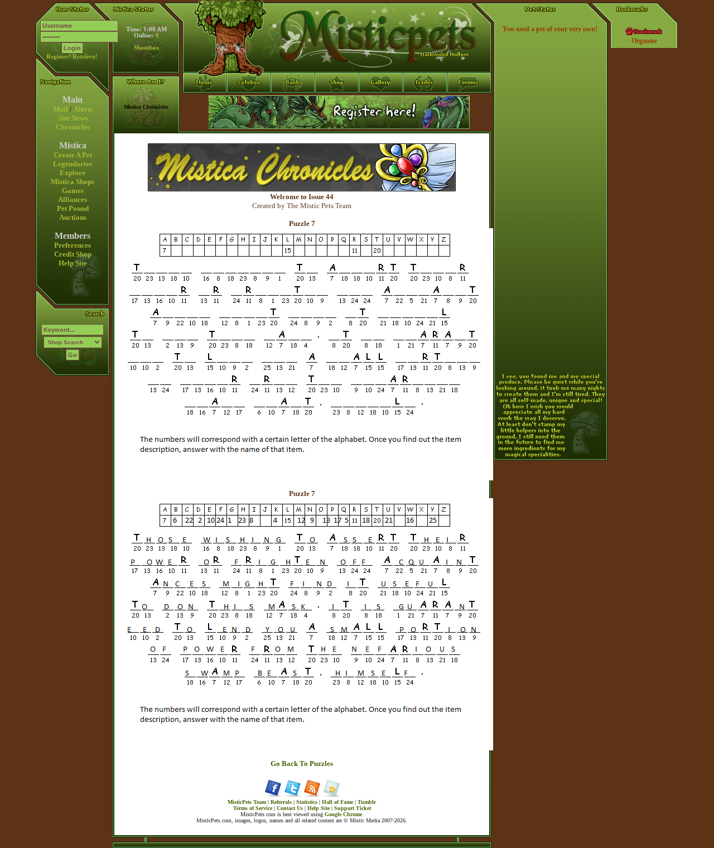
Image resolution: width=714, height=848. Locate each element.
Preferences (72, 245)
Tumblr (367, 802)
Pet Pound (73, 208)
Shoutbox (147, 48)
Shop (337, 103)
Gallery (381, 103)
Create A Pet (73, 155)
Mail (60, 109)
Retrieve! (85, 57)
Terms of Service (252, 808)
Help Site (73, 263)
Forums (469, 103)
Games (73, 190)
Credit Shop (72, 254)
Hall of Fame (337, 802)
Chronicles (73, 127)
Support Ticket (352, 808)
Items (204, 123)
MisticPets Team (247, 802)
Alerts (83, 109)
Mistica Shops (72, 181)
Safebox (249, 103)
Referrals (281, 802)
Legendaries (72, 164)
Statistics (306, 802)
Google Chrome (343, 814)
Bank (293, 103)
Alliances (72, 199)
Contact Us (290, 808)
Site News (73, 118)
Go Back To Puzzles (302, 763)
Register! (58, 57)
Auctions (72, 217)
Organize (644, 41)
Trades (425, 103)
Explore (72, 172)
